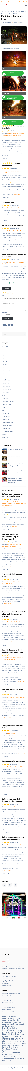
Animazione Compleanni (13, 1023)
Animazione (6, 353)
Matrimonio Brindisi (7, 998)
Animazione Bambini (11, 1020)
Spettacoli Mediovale (16, 1058)
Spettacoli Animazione (15, 1045)
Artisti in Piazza (8, 1056)
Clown (5, 359)
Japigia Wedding (6, 985)
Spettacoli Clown (8, 1050)
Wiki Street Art (6, 437)
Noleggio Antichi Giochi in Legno (15, 622)
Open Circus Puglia (7, 978)
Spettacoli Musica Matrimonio (10, 976)
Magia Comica (7, 377)
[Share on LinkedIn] (11, 325)
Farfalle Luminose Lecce (8, 1007)
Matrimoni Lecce (6, 1000)
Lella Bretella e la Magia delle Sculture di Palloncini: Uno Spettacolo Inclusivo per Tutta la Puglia (14, 503)
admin (15, 22)
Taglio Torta (6, 428)
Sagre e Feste (7, 404)
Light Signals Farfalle (7, 981)
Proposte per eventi (9, 1016)
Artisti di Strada (6, 347)
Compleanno (6, 398)
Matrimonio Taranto (7, 1002)
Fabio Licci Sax (11, 733)
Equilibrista (6, 362)
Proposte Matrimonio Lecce (9, 1012)
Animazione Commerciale (11, 1022)
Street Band (6, 386)
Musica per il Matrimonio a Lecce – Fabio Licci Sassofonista (13, 658)
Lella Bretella (5, 983)
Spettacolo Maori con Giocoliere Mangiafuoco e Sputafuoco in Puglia (13, 134)
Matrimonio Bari (6, 996)
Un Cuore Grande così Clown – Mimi (16, 697)
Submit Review (7, 318)
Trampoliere (6, 392)
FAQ (3, 407)
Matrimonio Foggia (7, 1005)
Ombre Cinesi (7, 380)
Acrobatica (6, 350)
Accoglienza (6, 416)
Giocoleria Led (7, 371)
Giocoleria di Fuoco (8, 368)
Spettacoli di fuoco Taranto (14, 231)
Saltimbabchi (16, 1043)
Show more (17, 194)
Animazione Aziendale (12, 1018)
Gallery (4, 410)
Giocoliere (6, 374)
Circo (4, 356)
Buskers (17, 1028)
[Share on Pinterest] (9, 325)
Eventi (21, 22)
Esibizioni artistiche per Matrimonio (16, 767)
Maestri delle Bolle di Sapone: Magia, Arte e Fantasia (12, 583)
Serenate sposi (7, 425)
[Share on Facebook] (4, 325)
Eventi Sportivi (8, 1030)
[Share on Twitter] (6, 325)
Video (4, 434)
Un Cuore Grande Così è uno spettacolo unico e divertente (11, 545)
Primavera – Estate (8, 401)
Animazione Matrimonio (8, 1027)
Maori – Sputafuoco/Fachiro (14, 208)
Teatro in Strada (7, 389)
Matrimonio (5, 413)
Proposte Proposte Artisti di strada (13, 1038)
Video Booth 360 (8, 431)
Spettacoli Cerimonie (10, 1047)
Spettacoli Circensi (10, 1048)
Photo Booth (6, 419)
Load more (6, 288)
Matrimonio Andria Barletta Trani (11, 993)
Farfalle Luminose (8, 365)
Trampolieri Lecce (6, 1009)
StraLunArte (6, 383)
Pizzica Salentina (8, 422)
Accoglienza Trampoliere (13, 807)
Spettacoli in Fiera (15, 1054)
